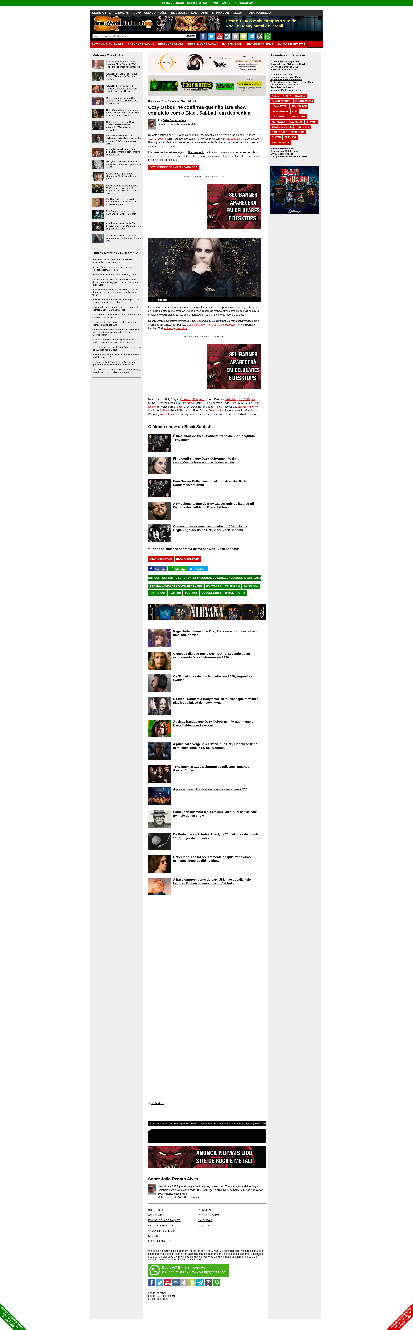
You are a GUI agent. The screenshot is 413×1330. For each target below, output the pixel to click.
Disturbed (231, 399)
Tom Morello (216, 410)
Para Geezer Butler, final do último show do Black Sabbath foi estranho (209, 483)
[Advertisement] (175, 366)
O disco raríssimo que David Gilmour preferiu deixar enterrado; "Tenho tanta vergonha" (120, 126)
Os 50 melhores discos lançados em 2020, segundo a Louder (212, 678)
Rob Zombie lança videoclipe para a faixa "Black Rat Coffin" (121, 212)
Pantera (211, 324)
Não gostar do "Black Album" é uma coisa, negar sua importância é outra (123, 164)
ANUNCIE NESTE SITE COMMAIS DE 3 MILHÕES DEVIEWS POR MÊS (401, 1318)
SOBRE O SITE (101, 12)
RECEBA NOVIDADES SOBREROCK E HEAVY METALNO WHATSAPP (11, 1317)
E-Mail (229, 592)
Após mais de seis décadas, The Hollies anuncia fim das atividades (112, 260)
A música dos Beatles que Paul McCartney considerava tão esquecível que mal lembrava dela (122, 189)
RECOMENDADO (208, 1215)
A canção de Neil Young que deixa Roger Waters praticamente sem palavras (123, 152)
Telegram (232, 586)
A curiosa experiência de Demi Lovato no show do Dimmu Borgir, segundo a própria (123, 226)
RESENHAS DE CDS (171, 44)
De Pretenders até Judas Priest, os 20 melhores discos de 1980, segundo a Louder (216, 836)
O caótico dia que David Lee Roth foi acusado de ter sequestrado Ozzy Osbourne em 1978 (211, 655)
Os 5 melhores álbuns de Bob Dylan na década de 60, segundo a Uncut (116, 348)
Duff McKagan (247, 399)
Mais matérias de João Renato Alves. (179, 1197)
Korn (233, 403)
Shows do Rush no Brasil (284, 69)
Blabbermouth (196, 152)
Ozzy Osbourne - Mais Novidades (173, 167)
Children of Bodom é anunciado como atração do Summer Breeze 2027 (123, 238)
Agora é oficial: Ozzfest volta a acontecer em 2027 (210, 789)
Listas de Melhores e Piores (285, 90)
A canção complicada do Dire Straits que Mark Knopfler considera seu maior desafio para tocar (116, 292)
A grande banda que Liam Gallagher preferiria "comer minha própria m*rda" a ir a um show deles (123, 139)
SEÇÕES (260, 44)
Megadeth (298, 116)
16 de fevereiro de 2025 (183, 124)
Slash (165, 410)
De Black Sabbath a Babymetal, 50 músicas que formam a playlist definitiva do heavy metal (215, 700)
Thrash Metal (281, 142)
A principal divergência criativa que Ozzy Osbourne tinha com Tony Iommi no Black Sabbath (215, 745)
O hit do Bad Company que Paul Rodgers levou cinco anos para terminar (116, 315)
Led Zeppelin (280, 116)
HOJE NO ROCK (232, 44)
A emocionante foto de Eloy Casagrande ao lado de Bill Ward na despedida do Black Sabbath (214, 505)
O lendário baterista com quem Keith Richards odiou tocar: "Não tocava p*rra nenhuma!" (122, 112)
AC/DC (275, 96)
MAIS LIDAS (205, 1220)
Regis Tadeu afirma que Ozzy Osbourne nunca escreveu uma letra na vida (122, 100)
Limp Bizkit (188, 403)
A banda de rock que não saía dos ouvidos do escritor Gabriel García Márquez (115, 308)
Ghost (179, 406)
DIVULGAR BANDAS (184, 12)
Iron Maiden (299, 106)
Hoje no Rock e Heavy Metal (285, 77)
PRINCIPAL (205, 1210)
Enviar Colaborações (281, 153)
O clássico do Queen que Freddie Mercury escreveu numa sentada (114, 323)
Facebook (251, 586)
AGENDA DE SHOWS (141, 44)
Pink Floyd (302, 127)
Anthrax (168, 328)
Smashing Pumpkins (193, 399)
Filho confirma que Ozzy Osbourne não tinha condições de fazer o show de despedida (206, 460)
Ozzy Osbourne (170, 101)
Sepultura (297, 132)
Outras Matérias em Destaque (115, 253)
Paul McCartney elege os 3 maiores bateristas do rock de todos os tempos (121, 202)
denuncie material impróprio (230, 1256)
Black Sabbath (189, 101)
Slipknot (290, 137)
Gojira (220, 324)
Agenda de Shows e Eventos (286, 79)
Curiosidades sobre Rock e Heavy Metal (292, 82)
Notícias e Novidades (282, 74)
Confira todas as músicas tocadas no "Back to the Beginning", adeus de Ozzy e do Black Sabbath (210, 528)
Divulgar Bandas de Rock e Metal (288, 156)
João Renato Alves (174, 120)
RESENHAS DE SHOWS (203, 44)
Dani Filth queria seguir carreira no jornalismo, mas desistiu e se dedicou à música (116, 370)
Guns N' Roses (304, 101)
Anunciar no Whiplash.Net (284, 151)
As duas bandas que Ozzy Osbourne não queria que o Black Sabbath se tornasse (213, 723)
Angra (287, 96)
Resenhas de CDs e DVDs (284, 84)
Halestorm (231, 324)
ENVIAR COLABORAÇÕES (150, 12)
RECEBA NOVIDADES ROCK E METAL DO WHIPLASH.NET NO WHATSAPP (207, 3)
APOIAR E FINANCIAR (215, 12)
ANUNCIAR (122, 12)
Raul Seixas (279, 132)
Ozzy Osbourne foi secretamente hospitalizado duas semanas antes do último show (212, 858)
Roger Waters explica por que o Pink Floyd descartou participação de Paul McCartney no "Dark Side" (115, 282)
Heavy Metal (280, 106)
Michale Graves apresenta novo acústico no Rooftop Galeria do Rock (114, 268)
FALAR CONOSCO (259, 12)
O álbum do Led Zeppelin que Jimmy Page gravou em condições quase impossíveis (114, 363)
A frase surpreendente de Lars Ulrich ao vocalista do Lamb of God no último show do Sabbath (212, 881)
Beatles (300, 96)
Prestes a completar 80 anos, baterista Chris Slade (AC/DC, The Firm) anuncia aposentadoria (123, 64)
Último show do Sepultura (284, 61)
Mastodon (181, 328)
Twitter (175, 592)
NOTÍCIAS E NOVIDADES (107, 44)
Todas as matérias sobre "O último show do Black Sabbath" (195, 549)
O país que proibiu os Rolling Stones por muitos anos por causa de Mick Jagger (113, 340)
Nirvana (311, 121)
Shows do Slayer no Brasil (284, 66)
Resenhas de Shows (281, 87)
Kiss (294, 111)
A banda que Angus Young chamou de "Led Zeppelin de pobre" (121, 176)
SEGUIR (238, 12)
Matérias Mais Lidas (107, 55)
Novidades (154, 101)
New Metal (295, 121)
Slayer (201, 324)
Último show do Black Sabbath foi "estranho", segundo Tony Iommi (214, 437)
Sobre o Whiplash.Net (282, 148)
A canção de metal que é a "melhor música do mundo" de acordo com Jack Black (121, 88)
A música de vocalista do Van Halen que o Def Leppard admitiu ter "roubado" (115, 300)
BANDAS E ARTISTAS (291, 44)
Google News (211, 592)
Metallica (191, 324)
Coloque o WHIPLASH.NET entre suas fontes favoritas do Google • (208, 578)
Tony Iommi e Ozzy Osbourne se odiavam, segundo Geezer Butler (211, 768)
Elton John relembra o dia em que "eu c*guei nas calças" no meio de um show (215, 813)
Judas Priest (280, 111)
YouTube (191, 592)
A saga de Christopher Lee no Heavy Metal (114, 274)
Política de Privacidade (187, 1259)
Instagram (157, 592)
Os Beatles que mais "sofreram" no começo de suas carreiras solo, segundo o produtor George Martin (116, 332)
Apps (241, 592)
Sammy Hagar (245, 406)
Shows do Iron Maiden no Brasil (288, 64)
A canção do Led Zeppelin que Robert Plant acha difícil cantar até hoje (121, 76)
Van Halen (166, 414)
